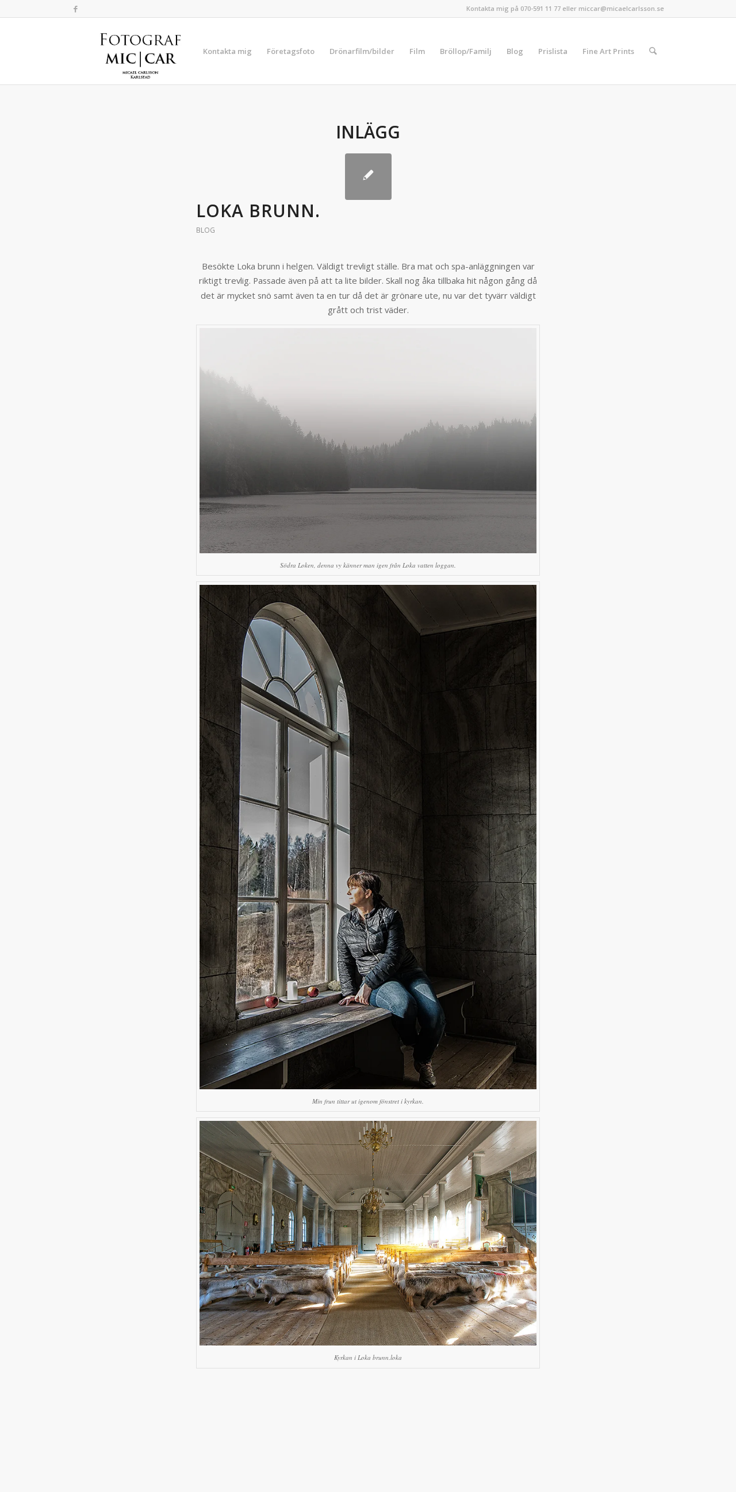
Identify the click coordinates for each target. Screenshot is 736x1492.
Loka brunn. (258, 210)
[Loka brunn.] (368, 176)
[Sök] (653, 51)
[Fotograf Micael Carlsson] (144, 51)
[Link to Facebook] (75, 8)
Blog (205, 230)
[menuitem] (227, 51)
